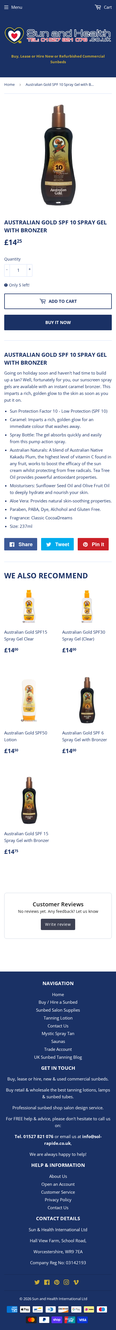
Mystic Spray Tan (58, 1033)
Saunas (58, 1041)
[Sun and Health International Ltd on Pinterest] (57, 1283)
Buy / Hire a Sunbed (58, 1002)
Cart (107, 7)
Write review (58, 924)
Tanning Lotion (58, 1018)
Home (9, 84)
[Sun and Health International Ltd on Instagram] (66, 1283)
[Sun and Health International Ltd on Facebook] (47, 1283)
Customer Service (58, 1192)
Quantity (12, 259)
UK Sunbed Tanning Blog (58, 1057)
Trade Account (58, 1049)
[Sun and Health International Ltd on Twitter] (37, 1283)
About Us (58, 1176)
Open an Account (58, 1184)
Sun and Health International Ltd (59, 1298)
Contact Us (58, 1026)
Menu (16, 7)
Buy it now (58, 322)
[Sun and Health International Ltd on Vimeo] (76, 1283)
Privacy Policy (58, 1199)
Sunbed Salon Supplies (58, 1010)
